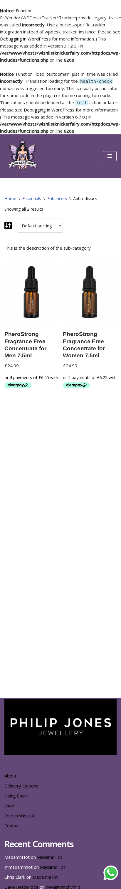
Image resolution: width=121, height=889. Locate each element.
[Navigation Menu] (110, 156)
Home (10, 198)
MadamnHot (49, 857)
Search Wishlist (19, 816)
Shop (9, 806)
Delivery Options (21, 786)
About (10, 776)
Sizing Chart (16, 796)
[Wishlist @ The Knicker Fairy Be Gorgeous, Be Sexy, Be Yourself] (22, 156)
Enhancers (57, 198)
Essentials (31, 198)
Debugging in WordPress (25, 39)
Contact (12, 826)
